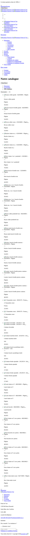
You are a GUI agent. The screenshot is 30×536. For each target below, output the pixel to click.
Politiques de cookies (12, 60)
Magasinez (7, 40)
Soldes (9, 48)
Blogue (6, 54)
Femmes (9, 42)
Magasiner (3, 34)
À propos (6, 55)
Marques (6, 52)
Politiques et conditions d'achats (15, 63)
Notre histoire (10, 57)
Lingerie (9, 43)
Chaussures (10, 46)
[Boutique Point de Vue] (14, 10)
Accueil (6, 51)
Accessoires (10, 45)
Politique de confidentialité (14, 61)
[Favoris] (28, 122)
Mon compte (4, 67)
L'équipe (9, 58)
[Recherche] (4, 14)
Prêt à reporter (11, 49)
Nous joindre (7, 64)
